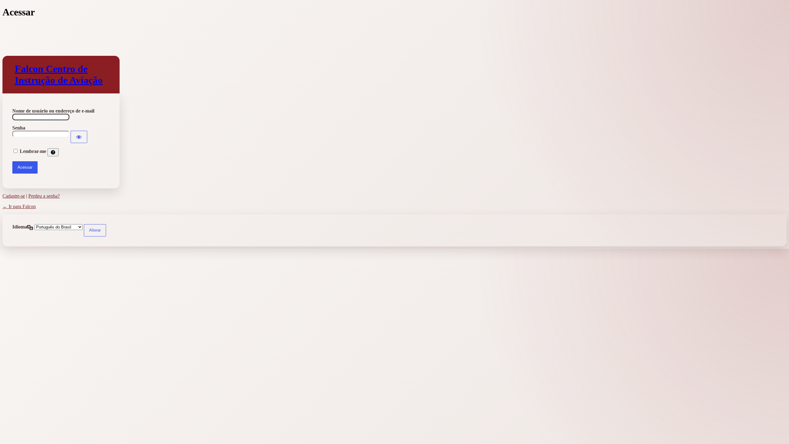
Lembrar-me (33, 151)
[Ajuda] (53, 152)
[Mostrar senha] (79, 137)
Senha (18, 127)
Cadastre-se (13, 196)
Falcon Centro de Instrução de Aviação (59, 74)
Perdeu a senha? (44, 196)
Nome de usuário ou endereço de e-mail (53, 110)
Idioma (19, 226)
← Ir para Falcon (19, 206)
